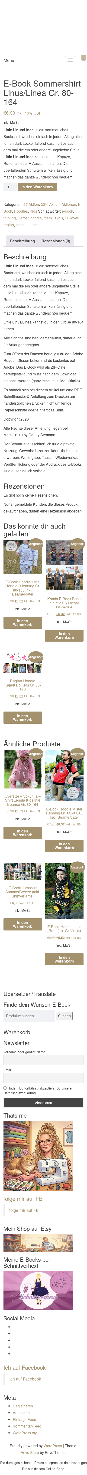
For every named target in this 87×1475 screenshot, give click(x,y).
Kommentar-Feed (27, 1426)
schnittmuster (27, 224)
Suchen (64, 1015)
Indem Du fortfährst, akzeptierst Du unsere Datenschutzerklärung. (37, 1090)
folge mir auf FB (23, 1198)
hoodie (36, 218)
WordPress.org (25, 1432)
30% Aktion (50, 204)
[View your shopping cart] (79, 63)
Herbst (23, 218)
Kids (33, 211)
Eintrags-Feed (24, 1419)
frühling (9, 218)
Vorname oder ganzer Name (24, 1052)
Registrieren (23, 1406)
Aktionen (68, 204)
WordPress (53, 1445)
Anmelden (21, 1412)
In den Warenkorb (37, 186)
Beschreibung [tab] (22, 240)
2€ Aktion (31, 204)
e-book (67, 211)
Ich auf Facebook (24, 1367)
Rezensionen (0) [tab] (56, 240)
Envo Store (30, 1452)
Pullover (71, 218)
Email (7, 1070)
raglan (8, 224)
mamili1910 (53, 218)
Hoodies (21, 211)
